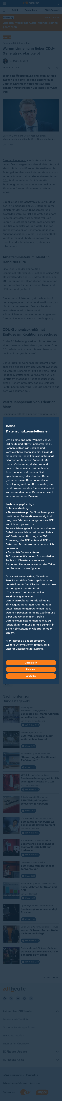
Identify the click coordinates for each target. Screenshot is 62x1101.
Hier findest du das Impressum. (25, 640)
